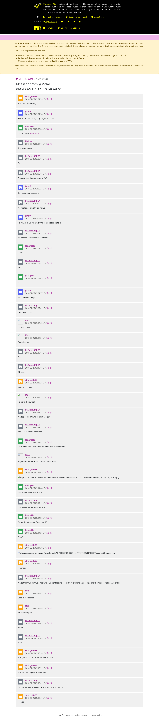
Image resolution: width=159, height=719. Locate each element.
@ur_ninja (51, 22)
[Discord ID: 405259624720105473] (20, 98)
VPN (69, 61)
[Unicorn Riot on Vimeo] (68, 22)
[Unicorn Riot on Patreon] (80, 22)
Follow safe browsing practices (32, 58)
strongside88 (31, 96)
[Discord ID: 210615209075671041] (20, 142)
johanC (28, 111)
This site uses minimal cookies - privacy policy (81, 715)
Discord (22, 79)
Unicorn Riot (50, 4)
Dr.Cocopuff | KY (32, 156)
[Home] (37, 28)
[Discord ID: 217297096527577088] (20, 592)
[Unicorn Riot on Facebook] (62, 22)
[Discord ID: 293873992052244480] (20, 321)
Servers (50, 28)
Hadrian (28, 141)
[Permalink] (51, 99)
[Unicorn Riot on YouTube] (74, 22)
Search (76, 28)
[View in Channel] (48, 99)
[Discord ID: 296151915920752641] (20, 157)
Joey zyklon (30, 126)
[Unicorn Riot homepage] (37, 6)
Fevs (27, 590)
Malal (32, 79)
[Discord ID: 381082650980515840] (20, 112)
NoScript (80, 58)
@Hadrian (34, 133)
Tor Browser (57, 61)
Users (63, 28)
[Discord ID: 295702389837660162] (20, 127)
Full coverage (53, 17)
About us (98, 17)
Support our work (77, 17)
